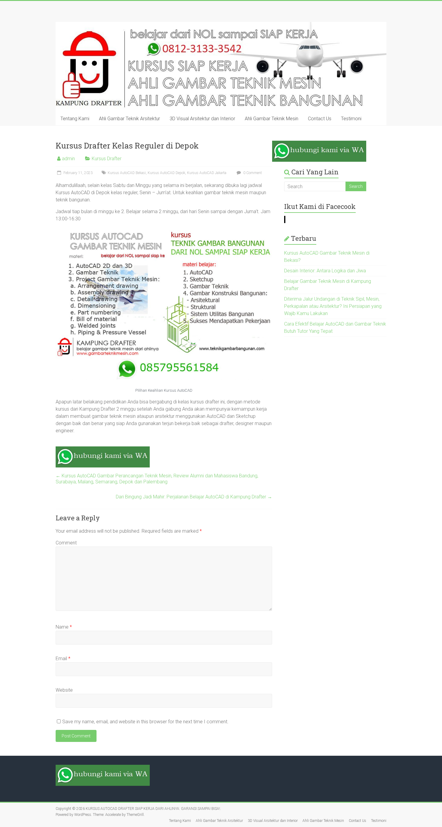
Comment (66, 543)
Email (63, 658)
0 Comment (252, 173)
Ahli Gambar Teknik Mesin (271, 118)
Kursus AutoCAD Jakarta (206, 173)
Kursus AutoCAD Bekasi (127, 173)
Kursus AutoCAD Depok (166, 173)
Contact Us (319, 118)
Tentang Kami (74, 118)
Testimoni (351, 118)
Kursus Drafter (106, 158)
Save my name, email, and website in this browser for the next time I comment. (145, 721)
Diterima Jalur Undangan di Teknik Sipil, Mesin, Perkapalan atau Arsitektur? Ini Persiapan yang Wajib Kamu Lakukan (333, 306)
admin (68, 158)
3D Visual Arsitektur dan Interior (202, 118)
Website (64, 690)
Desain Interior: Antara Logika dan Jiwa (325, 271)
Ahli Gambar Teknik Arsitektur (129, 118)
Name (64, 627)
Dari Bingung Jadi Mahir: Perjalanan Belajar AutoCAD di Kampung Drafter (194, 497)
